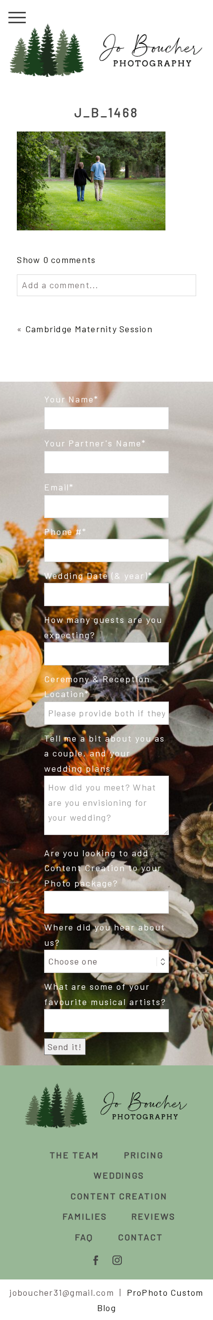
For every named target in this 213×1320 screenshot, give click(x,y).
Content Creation (119, 1195)
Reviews (153, 1216)
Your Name (69, 399)
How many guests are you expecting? (103, 627)
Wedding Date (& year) (96, 575)
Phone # (63, 531)
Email (57, 487)
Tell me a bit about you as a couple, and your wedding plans (104, 753)
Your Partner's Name (93, 443)
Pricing (143, 1154)
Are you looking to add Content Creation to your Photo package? (103, 867)
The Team (74, 1154)
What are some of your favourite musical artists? (105, 994)
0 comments (56, 259)
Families (84, 1216)
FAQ (84, 1237)
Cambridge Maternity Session (89, 328)
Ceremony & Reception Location (97, 686)
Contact (140, 1237)
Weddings (119, 1175)
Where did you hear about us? (105, 935)
